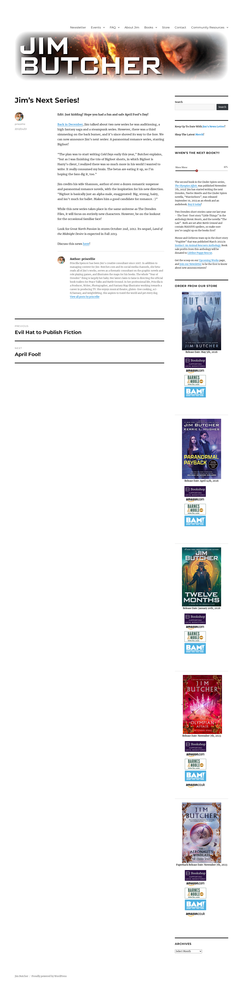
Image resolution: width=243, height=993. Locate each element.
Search (179, 102)
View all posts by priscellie (84, 296)
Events (96, 27)
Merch (199, 134)
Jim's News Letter (213, 126)
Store (166, 27)
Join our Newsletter (191, 264)
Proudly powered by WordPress (49, 976)
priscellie (20, 124)
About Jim (132, 27)
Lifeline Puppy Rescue (199, 252)
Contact (180, 27)
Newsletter (78, 27)
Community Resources (207, 27)
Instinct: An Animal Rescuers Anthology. (198, 245)
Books (148, 27)
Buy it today (194, 204)
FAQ (113, 27)
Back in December (70, 124)
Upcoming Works (209, 260)
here (86, 244)
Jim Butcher (21, 976)
